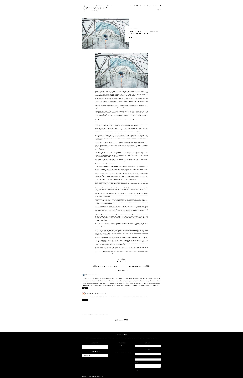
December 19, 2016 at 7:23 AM (93, 274)
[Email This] (129, 37)
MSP (86, 274)
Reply (85, 288)
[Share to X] (131, 37)
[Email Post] (122, 258)
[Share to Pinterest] (136, 37)
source (121, 89)
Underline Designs (100, 376)
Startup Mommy (89, 293)
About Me (136, 5)
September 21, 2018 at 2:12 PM (100, 293)
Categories (149, 5)
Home (131, 5)
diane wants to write (89, 376)
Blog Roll (155, 5)
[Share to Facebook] (134, 37)
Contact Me (142, 5)
